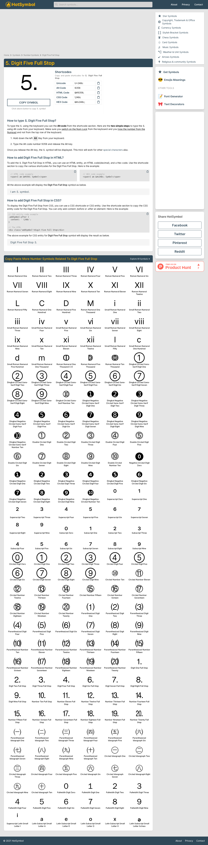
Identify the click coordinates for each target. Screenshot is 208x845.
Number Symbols (31, 55)
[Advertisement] (179, 160)
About (174, 4)
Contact (198, 4)
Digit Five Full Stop (50, 55)
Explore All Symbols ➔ (140, 259)
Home (6, 55)
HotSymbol (18, 840)
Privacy (186, 4)
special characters (113, 149)
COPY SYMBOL (28, 102)
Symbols (16, 55)
